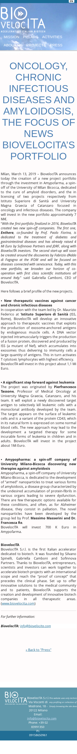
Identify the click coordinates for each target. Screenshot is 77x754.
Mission (11, 37)
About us (13, 45)
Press (56, 45)
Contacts (64, 53)
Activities (52, 37)
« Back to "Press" (38, 650)
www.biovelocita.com (18, 603)
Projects (36, 45)
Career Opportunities (27, 53)
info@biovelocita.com (41, 718)
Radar (28, 745)
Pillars (30, 37)
